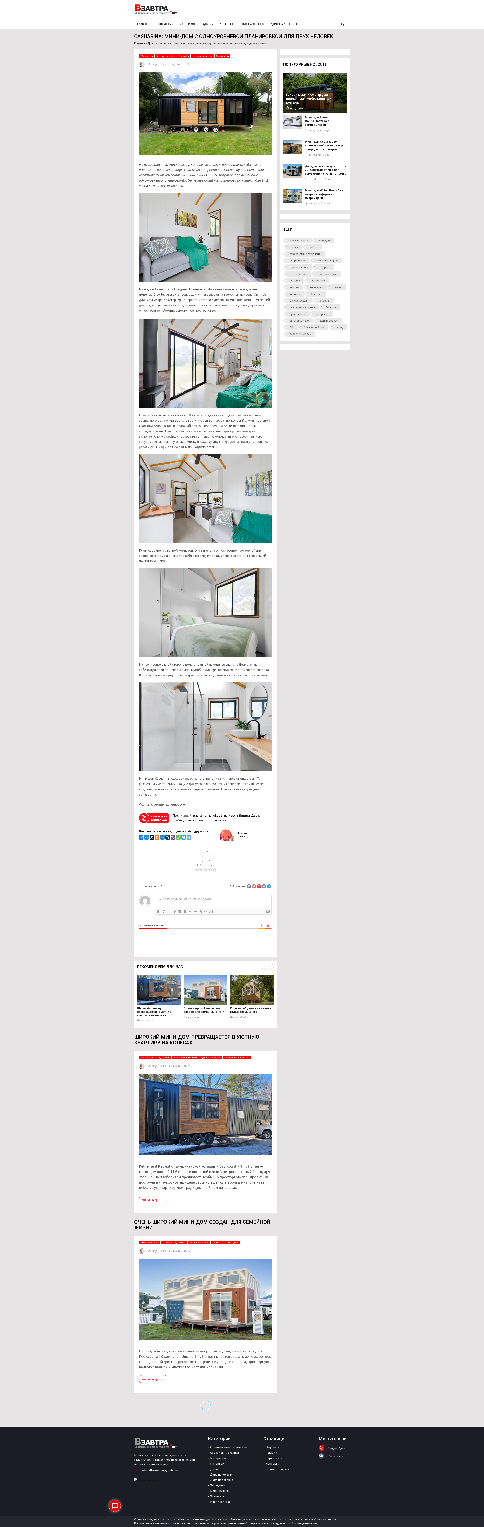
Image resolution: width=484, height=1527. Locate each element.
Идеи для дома (220, 1502)
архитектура (297, 314)
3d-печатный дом (314, 327)
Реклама (271, 1452)
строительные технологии (305, 254)
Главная (143, 24)
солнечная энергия (327, 260)
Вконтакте (335, 1456)
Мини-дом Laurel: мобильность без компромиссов (317, 121)
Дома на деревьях (284, 24)
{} (205, 911)
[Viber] (173, 838)
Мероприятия (219, 1491)
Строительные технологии (228, 1447)
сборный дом (298, 260)
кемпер (338, 287)
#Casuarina (146, 56)
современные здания (302, 307)
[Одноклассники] (157, 838)
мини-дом (324, 240)
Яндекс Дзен (336, 1448)
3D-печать (316, 294)
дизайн (294, 247)
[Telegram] (189, 838)
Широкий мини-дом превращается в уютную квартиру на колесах (154, 1012)
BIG (292, 327)
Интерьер (226, 24)
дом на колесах (299, 240)
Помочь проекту (242, 834)
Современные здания (224, 1452)
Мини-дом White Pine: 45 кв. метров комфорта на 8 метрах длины (324, 194)
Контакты (272, 1463)
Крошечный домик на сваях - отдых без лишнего (250, 1010)
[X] (152, 838)
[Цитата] (190, 911)
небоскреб (316, 287)
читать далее (153, 1199)
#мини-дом (222, 56)
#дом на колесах (202, 56)
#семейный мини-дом (236, 1057)
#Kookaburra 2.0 (149, 1242)
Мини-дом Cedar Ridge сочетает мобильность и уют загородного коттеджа (325, 145)
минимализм (318, 280)
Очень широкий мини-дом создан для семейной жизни (204, 1010)
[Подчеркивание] (169, 911)
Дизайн (215, 1469)
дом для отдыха (327, 274)
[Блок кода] (195, 911)
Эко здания (217, 1485)
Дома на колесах (252, 24)
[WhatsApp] (178, 838)
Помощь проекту (277, 1469)
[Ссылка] (200, 911)
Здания (207, 24)
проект (313, 247)
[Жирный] (158, 911)
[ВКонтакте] (141, 838)
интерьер (324, 267)
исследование (298, 274)
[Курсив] (163, 911)
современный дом (300, 334)
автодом (295, 280)
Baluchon (331, 307)
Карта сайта (274, 1458)
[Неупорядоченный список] (185, 911)
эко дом (294, 287)
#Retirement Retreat (185, 1057)
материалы (322, 314)
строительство (299, 267)
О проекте (273, 1447)
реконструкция (299, 300)
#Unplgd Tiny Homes (174, 1242)
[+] (211, 911)
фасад (339, 327)
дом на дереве (329, 320)
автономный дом (299, 320)
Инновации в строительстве (159, 1519)
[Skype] (183, 838)
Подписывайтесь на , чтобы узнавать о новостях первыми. (216, 818)
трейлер (295, 294)
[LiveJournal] (167, 838)
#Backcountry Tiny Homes (155, 1057)
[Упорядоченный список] (179, 911)
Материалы (188, 24)
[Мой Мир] (146, 838)
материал (324, 300)
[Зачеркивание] (174, 911)
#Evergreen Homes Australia (173, 56)
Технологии (164, 24)
